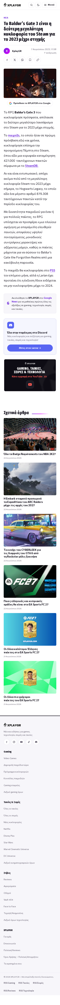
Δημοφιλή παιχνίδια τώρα (16, 765)
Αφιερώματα (10, 886)
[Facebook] (7, 742)
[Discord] (36, 742)
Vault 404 (8, 899)
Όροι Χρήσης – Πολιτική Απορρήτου (21, 957)
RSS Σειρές (38, 983)
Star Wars (8, 842)
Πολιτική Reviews (12, 950)
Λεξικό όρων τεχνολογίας (16, 920)
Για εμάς (7, 936)
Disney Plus (9, 835)
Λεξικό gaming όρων (13, 792)
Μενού (51, 5)
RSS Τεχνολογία (26, 990)
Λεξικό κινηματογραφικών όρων (19, 862)
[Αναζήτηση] (31, 5)
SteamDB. (31, 165)
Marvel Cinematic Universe (16, 849)
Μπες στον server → (30, 347)
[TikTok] (29, 742)
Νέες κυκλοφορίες (13, 822)
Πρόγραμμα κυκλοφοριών (16, 771)
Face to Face (10, 906)
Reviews (8, 879)
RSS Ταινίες (24, 983)
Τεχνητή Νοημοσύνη (13, 913)
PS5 (52, 270)
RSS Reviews (10, 990)
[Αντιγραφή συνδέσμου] (37, 60)
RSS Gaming (9, 983)
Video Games (10, 758)
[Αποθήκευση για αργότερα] (30, 60)
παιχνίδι (14, 135)
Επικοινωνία (10, 943)
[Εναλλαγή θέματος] (38, 5)
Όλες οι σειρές (11, 815)
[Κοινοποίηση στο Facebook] (7, 60)
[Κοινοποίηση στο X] (14, 60)
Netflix (7, 829)
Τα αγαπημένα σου (13, 963)
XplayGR (17, 51)
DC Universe (9, 856)
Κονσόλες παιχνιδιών (14, 778)
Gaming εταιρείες (12, 785)
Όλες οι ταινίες (11, 808)
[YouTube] (21, 742)
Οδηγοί (7, 893)
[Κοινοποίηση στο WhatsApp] (22, 60)
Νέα (6, 17)
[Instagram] (14, 742)
